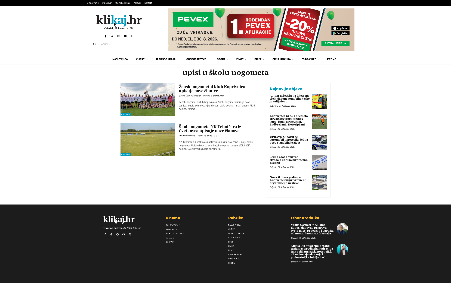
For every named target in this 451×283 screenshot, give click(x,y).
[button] (122, 44)
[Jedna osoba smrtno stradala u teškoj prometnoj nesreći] (319, 162)
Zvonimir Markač (187, 135)
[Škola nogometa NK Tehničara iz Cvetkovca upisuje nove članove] (148, 139)
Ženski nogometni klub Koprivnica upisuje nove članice (212, 89)
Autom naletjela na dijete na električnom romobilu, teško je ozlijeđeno (290, 98)
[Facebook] (105, 36)
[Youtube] (125, 36)
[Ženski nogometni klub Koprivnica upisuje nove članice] (148, 99)
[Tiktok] (112, 36)
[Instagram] (118, 36)
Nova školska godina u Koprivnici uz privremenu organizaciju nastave (288, 180)
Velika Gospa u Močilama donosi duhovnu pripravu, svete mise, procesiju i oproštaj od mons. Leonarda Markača (312, 229)
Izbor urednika (305, 218)
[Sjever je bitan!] (119, 20)
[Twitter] (131, 36)
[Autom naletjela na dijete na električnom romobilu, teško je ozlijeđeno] (319, 101)
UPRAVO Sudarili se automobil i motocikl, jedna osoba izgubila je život (289, 139)
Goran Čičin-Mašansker (190, 95)
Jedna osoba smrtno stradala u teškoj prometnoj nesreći (289, 160)
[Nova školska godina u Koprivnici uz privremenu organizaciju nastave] (319, 182)
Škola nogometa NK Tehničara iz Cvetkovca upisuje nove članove (210, 129)
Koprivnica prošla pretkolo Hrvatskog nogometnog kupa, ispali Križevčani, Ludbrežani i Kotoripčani (289, 120)
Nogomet (125, 115)
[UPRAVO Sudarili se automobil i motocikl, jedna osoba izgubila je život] (319, 142)
